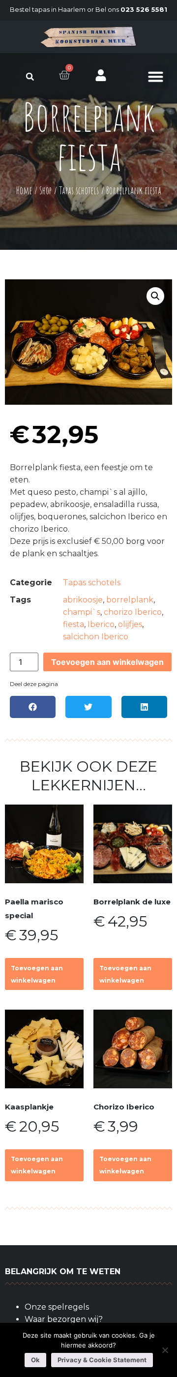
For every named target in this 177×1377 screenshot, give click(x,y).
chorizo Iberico (133, 612)
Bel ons (131, 9)
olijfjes (130, 624)
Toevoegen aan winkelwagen (107, 662)
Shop (45, 190)
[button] (30, 76)
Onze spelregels (57, 1307)
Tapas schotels (79, 190)
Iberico (101, 624)
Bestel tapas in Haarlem (48, 9)
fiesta (73, 624)
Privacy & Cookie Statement (102, 1360)
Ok (35, 1360)
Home (24, 190)
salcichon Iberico (95, 636)
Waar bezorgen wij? (64, 1319)
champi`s (81, 612)
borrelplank (129, 599)
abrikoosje (83, 599)
